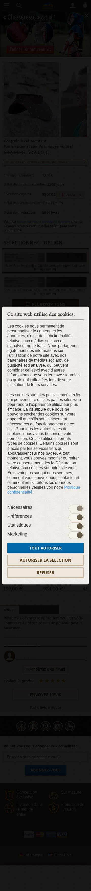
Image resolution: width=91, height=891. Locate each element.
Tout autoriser (45, 548)
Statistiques (19, 525)
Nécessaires (19, 507)
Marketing (17, 534)
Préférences (19, 516)
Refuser (45, 572)
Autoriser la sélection (45, 560)
